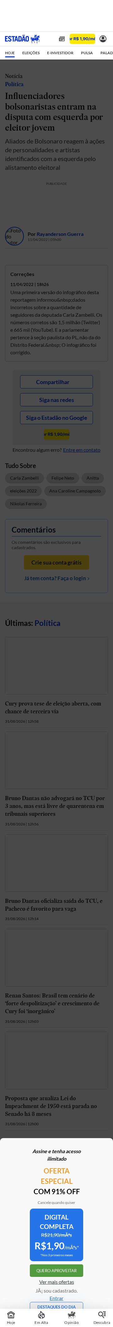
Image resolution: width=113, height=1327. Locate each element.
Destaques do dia (56, 1306)
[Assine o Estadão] (82, 39)
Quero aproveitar (56, 1270)
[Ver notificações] (103, 39)
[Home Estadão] (22, 39)
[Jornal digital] (62, 39)
